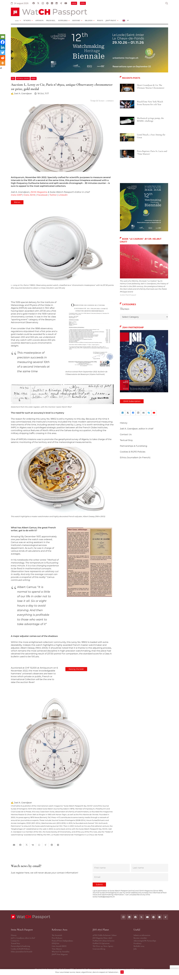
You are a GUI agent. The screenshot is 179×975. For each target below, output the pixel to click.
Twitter (53, 195)
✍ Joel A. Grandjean (21, 93)
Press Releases (57, 938)
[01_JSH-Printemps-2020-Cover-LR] (144, 361)
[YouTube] (65, 3)
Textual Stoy (126, 440)
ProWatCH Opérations (101, 943)
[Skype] (148, 412)
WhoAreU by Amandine (60, 951)
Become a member (140, 938)
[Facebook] (33, 3)
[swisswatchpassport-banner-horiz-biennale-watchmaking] (89, 49)
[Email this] (14, 845)
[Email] (2, 36)
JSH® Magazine (38, 192)
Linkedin (63, 195)
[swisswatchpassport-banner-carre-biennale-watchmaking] (144, 207)
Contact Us (126, 434)
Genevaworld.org (99, 949)
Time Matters (57, 949)
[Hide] (1, 68)
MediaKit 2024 (139, 946)
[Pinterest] (47, 3)
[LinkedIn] (56, 3)
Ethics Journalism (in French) (135, 457)
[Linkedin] (2, 47)
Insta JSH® (29, 195)
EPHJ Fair (55, 943)
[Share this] (20, 845)
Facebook (42, 195)
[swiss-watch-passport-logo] (49, 12)
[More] (2, 63)
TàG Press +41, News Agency (103, 946)
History (123, 423)
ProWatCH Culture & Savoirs (103, 941)
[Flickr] (52, 3)
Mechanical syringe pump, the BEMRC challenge (150, 119)
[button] (166, 3)
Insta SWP (16, 195)
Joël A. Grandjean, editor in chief (136, 428)
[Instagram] (42, 3)
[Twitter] (2, 52)
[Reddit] (2, 57)
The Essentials (57, 935)
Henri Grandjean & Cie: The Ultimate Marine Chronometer (150, 86)
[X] (38, 3)
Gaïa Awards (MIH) (59, 946)
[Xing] (61, 3)
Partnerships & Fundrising (133, 446)
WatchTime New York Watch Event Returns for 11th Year (150, 103)
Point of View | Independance (62, 941)
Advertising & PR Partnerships (145, 941)
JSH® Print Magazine (60, 954)
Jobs (135, 949)
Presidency (137, 943)
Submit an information (142, 935)
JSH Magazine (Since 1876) (102, 938)
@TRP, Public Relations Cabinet (105, 935)
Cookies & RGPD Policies (132, 451)
